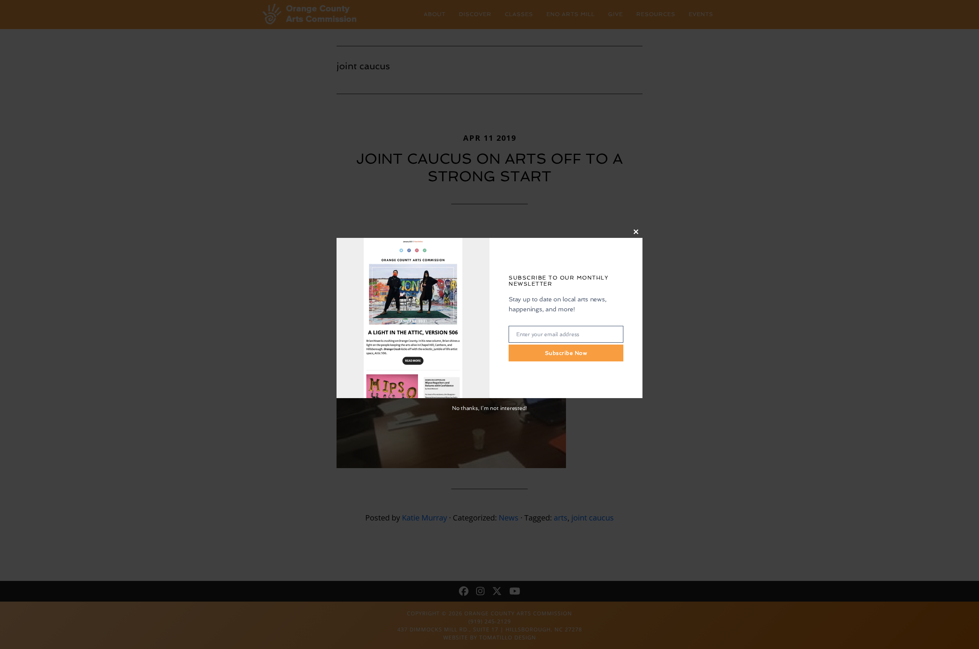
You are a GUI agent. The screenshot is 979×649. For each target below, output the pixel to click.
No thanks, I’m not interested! (489, 408)
